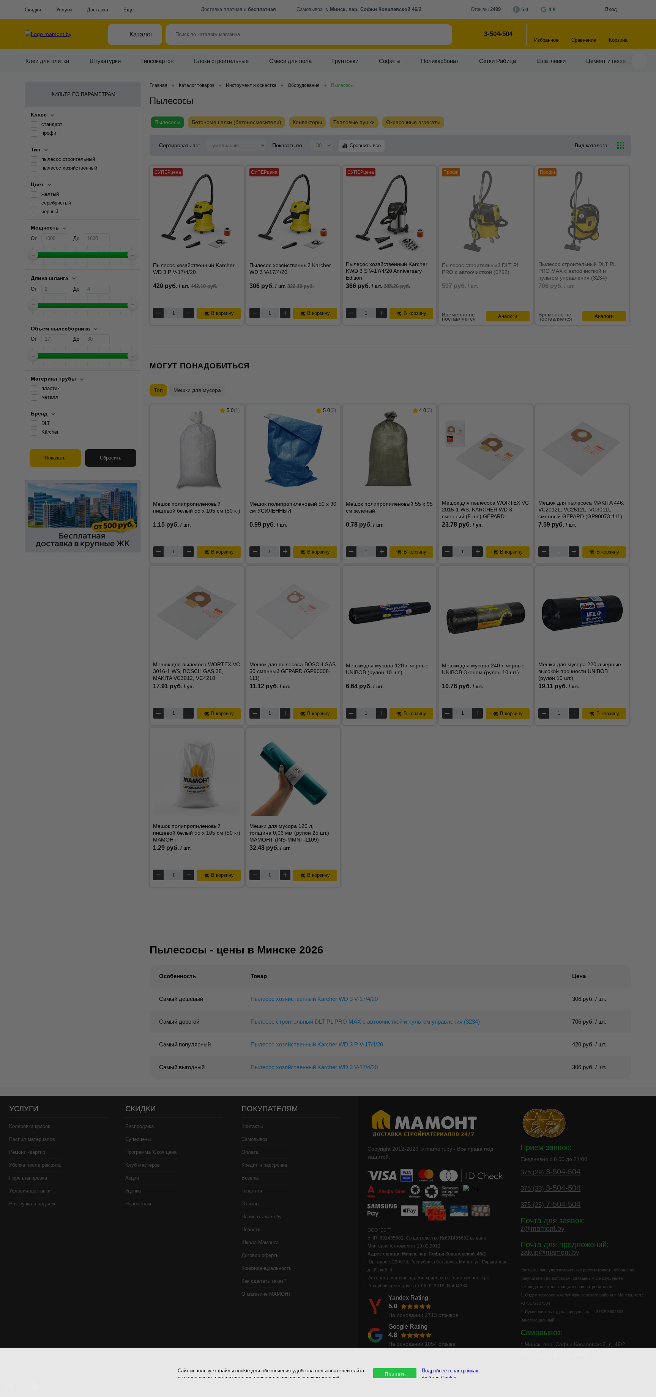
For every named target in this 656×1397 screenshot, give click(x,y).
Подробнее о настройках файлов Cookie (450, 1374)
